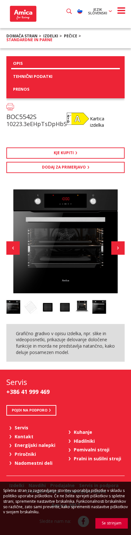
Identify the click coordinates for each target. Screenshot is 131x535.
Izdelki (50, 36)
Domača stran (22, 36)
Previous (13, 248)
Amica (22, 14)
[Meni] (121, 10)
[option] (13, 307)
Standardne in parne (29, 39)
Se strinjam (111, 523)
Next (118, 248)
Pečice (70, 36)
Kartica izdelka (97, 122)
